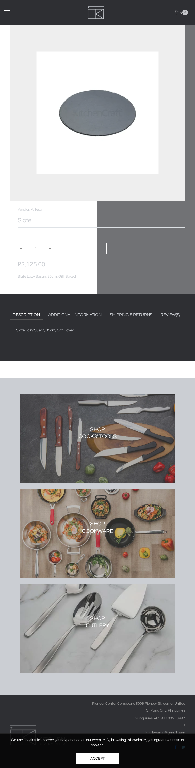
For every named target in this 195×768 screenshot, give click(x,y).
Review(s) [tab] (170, 314)
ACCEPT (97, 758)
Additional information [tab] (75, 314)
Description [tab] (26, 314)
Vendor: (24, 209)
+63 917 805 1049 (169, 718)
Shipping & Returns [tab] (131, 314)
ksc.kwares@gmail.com (165, 733)
